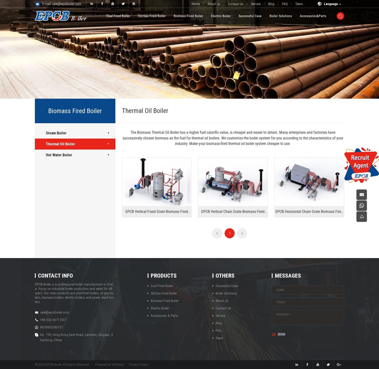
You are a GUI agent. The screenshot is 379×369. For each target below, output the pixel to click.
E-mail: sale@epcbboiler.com (61, 4)
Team (299, 4)
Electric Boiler (221, 16)
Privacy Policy (138, 364)
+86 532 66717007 (53, 320)
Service (256, 4)
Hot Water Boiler (59, 155)
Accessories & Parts (164, 316)
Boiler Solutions (281, 16)
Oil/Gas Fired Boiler (152, 16)
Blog (271, 4)
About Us (213, 4)
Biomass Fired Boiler (188, 16)
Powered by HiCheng (109, 364)
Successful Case (250, 16)
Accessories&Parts (313, 16)
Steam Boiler (56, 133)
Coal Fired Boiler (118, 16)
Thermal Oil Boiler (60, 144)
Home (196, 4)
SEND (281, 334)
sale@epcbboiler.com (54, 312)
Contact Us (235, 4)
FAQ (285, 4)
